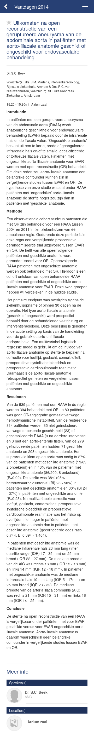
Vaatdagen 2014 (31, 6)
